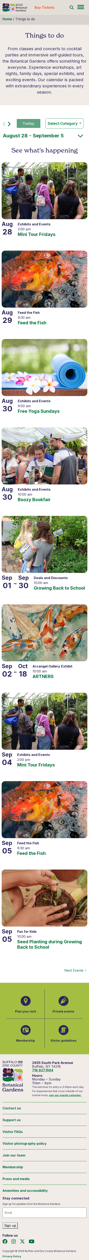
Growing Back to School (59, 588)
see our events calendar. (65, 1095)
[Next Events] (9, 125)
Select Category (63, 123)
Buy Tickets (44, 7)
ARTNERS (43, 676)
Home (7, 19)
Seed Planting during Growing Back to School (49, 944)
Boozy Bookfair (34, 499)
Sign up (10, 1225)
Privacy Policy (11, 1256)
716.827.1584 (42, 1070)
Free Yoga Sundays (39, 411)
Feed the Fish (32, 322)
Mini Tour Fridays (36, 234)
